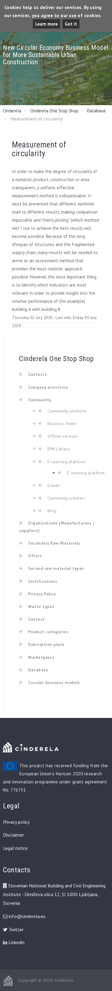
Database (96, 111)
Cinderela (12, 111)
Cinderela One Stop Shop (54, 111)
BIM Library (58, 448)
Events (53, 485)
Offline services (62, 436)
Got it (71, 24)
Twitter (15, 929)
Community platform (66, 411)
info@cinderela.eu (27, 916)
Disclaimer (13, 835)
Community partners (66, 498)
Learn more (46, 24)
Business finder (61, 423)
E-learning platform (66, 461)
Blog (51, 510)
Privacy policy (16, 822)
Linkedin (15, 942)
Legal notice (15, 848)
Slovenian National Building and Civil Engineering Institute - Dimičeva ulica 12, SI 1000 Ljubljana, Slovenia (54, 894)
